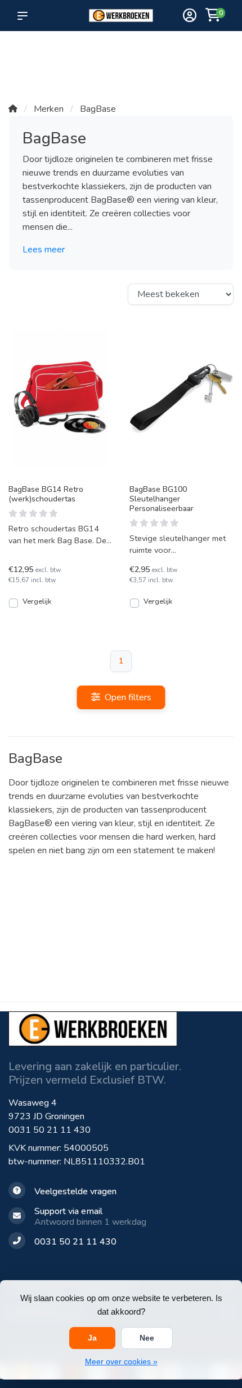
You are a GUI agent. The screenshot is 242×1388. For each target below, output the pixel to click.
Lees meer (44, 249)
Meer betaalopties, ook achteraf (109, 57)
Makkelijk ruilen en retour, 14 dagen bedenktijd (203, 62)
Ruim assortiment (152, 51)
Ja (92, 1337)
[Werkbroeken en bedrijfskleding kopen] (120, 16)
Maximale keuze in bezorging (66, 68)
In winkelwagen (67, 602)
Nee (147, 1337)
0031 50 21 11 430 (49, 1130)
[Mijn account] (189, 16)
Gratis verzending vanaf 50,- (27, 57)
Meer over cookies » (121, 1361)
